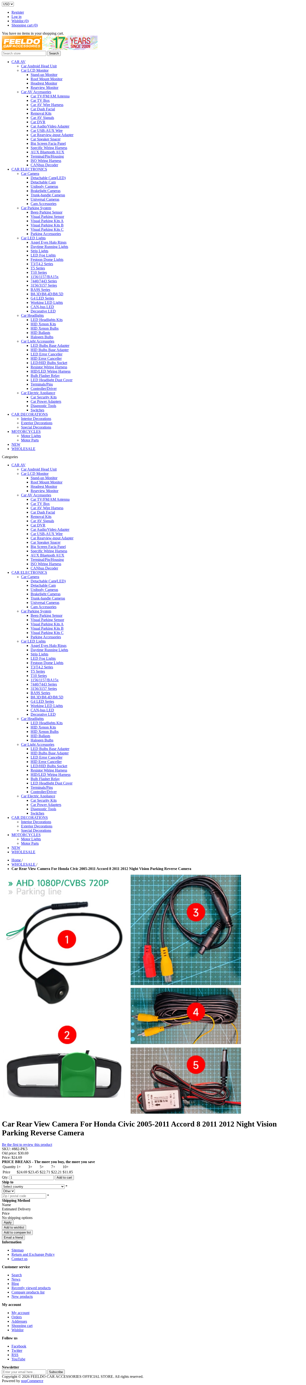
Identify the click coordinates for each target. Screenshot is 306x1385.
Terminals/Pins (42, 384)
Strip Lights (39, 251)
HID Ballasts (40, 333)
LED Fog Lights (43, 255)
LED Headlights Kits (47, 320)
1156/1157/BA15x (45, 277)
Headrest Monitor (44, 83)
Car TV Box (40, 100)
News (15, 1279)
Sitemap (17, 1250)
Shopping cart (22, 1326)
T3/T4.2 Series (42, 264)
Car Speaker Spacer (45, 139)
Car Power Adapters (46, 401)
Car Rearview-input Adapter (52, 135)
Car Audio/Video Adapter (50, 126)
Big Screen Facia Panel (48, 143)
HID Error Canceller (46, 358)
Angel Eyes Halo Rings (48, 242)
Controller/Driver (44, 389)
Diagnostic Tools (43, 406)
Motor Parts (30, 440)
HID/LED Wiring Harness (51, 371)
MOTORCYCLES (26, 431)
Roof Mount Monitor (46, 79)
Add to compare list (17, 1232)
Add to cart (64, 1177)
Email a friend (13, 1237)
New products (22, 1296)
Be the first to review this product (27, 1145)
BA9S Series (40, 290)
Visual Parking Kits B (47, 225)
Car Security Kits (44, 397)
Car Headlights (32, 315)
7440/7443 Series (44, 281)
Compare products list (27, 1292)
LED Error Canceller (46, 354)
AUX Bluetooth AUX (47, 152)
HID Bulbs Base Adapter (50, 350)
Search (54, 53)
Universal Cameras (45, 199)
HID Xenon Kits (43, 324)
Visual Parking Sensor (47, 217)
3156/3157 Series (44, 285)
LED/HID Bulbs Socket (49, 363)
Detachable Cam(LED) (48, 178)
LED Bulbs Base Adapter (50, 346)
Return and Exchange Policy (33, 1254)
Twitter (16, 1350)
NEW (15, 444)
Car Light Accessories (37, 341)
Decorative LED (43, 311)
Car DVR (38, 122)
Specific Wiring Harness (49, 148)
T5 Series (38, 268)
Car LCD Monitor (35, 70)
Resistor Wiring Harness (49, 367)
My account (20, 1313)
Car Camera (30, 174)
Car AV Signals (42, 118)
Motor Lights (31, 436)
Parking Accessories (46, 234)
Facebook (18, 1346)
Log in (16, 17)
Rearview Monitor (44, 88)
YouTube (18, 1359)
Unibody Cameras (44, 186)
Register (17, 12)
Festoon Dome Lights (47, 260)
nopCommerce (32, 1381)
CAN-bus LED (42, 307)
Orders (16, 1317)
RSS (14, 1355)
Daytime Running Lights (49, 247)
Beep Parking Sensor (46, 212)
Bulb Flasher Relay (45, 376)
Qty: (5, 1177)
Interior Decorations (36, 419)
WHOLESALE (23, 449)
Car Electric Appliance (38, 393)
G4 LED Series (42, 298)
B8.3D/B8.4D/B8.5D (47, 294)
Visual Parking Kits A (47, 221)
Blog (15, 1284)
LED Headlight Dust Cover (51, 380)
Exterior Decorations (36, 423)
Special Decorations (36, 427)
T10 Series (39, 272)
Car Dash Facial (43, 109)
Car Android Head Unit (39, 66)
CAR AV (18, 62)
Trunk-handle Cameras (48, 195)
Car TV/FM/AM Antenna (50, 96)
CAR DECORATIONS (29, 414)
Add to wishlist (14, 1227)
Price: (6, 1157)
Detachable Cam (43, 182)
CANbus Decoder (44, 165)
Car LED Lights (33, 238)
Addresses (19, 1321)
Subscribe (56, 1372)
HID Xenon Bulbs (45, 328)
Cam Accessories (43, 204)
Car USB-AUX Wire (47, 131)
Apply (8, 1222)
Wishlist (17, 1330)
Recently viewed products (31, 1288)
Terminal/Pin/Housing (47, 156)
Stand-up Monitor (44, 75)
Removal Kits (41, 113)
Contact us (19, 1259)
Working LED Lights (47, 303)
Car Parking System (36, 208)
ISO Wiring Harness (46, 161)
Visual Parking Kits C (47, 229)
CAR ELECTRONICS (29, 169)
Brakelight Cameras (45, 191)
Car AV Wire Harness (47, 105)
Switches (37, 410)
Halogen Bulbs (42, 337)
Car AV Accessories (36, 92)
